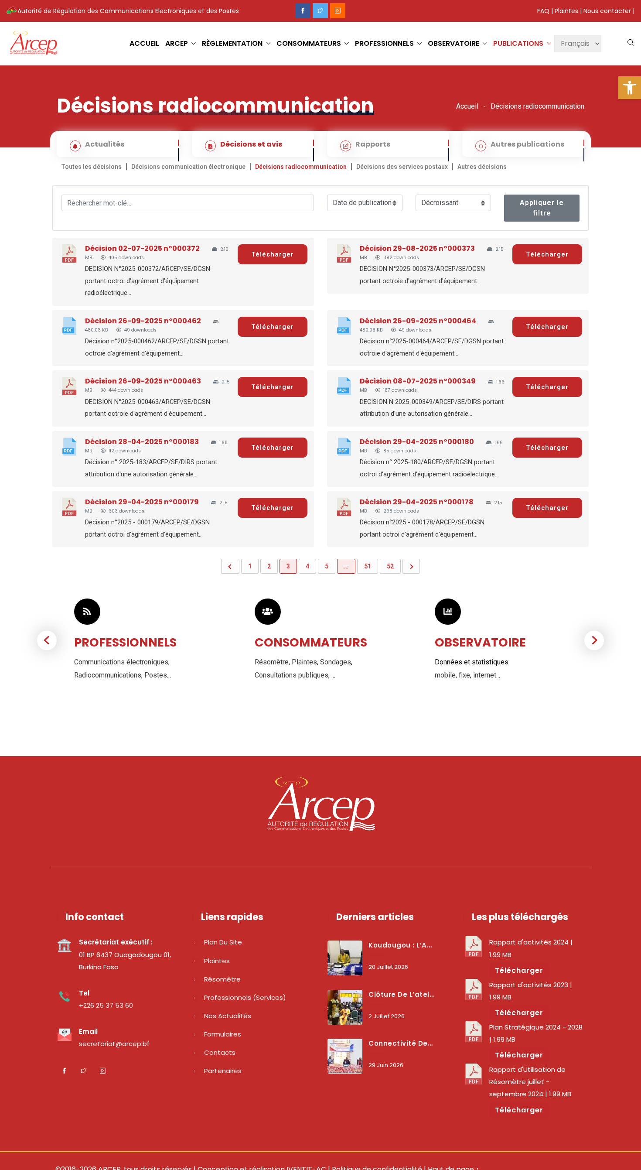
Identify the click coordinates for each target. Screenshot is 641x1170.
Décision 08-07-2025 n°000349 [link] (418, 381)
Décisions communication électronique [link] (188, 166)
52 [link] (390, 566)
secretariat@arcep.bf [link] (114, 1043)
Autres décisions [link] (482, 166)
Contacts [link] (219, 1052)
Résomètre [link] (272, 662)
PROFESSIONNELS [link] (384, 43)
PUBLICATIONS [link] (518, 43)
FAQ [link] (543, 11)
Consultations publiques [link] (291, 675)
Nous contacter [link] (607, 11)
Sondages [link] (335, 662)
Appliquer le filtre (542, 207)
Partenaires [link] (223, 1070)
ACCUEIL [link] (144, 43)
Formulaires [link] (222, 1034)
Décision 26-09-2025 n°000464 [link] (418, 321)
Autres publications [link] (527, 144)
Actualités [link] (104, 144)
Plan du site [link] (223, 942)
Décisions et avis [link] (251, 144)
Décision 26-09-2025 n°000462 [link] (143, 321)
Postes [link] (155, 675)
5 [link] (326, 566)
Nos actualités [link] (227, 1015)
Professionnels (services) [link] (245, 997)
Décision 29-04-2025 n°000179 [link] (142, 502)
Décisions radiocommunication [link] (301, 166)
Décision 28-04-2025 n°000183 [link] (142, 442)
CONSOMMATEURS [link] (308, 43)
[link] (629, 87)
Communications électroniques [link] (121, 662)
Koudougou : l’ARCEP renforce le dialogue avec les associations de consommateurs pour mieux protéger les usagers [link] (401, 945)
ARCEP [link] (176, 43)
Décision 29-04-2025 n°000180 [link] (417, 442)
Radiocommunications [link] (107, 675)
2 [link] (269, 566)
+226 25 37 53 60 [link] (106, 1005)
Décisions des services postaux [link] (402, 166)
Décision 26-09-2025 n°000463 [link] (143, 381)
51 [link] (367, 566)
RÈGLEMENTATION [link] (232, 43)
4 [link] (307, 566)
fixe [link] (464, 675)
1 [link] (250, 566)
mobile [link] (445, 675)
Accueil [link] (467, 106)
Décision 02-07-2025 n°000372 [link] (142, 248)
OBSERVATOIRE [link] (453, 43)
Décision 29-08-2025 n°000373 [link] (417, 248)
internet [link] (484, 675)
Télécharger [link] (272, 254)
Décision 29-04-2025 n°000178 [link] (417, 502)
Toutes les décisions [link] (91, 166)
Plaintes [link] (566, 11)
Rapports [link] (372, 144)
